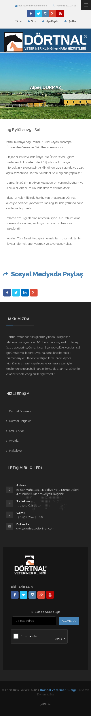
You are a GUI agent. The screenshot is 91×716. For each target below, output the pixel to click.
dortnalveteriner (32, 595)
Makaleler (15, 450)
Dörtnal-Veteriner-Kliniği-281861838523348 (15, 595)
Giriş (33, 21)
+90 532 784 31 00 (29, 517)
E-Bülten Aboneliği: (45, 612)
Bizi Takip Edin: (22, 586)
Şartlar (72, 21)
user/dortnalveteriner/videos (50, 595)
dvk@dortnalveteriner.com (33, 5)
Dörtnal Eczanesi (20, 411)
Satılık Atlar (16, 431)
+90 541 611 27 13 (66, 5)
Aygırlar (14, 440)
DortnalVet (23, 595)
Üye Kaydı (51, 21)
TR (17, 21)
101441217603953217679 (41, 595)
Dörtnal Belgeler (20, 421)
